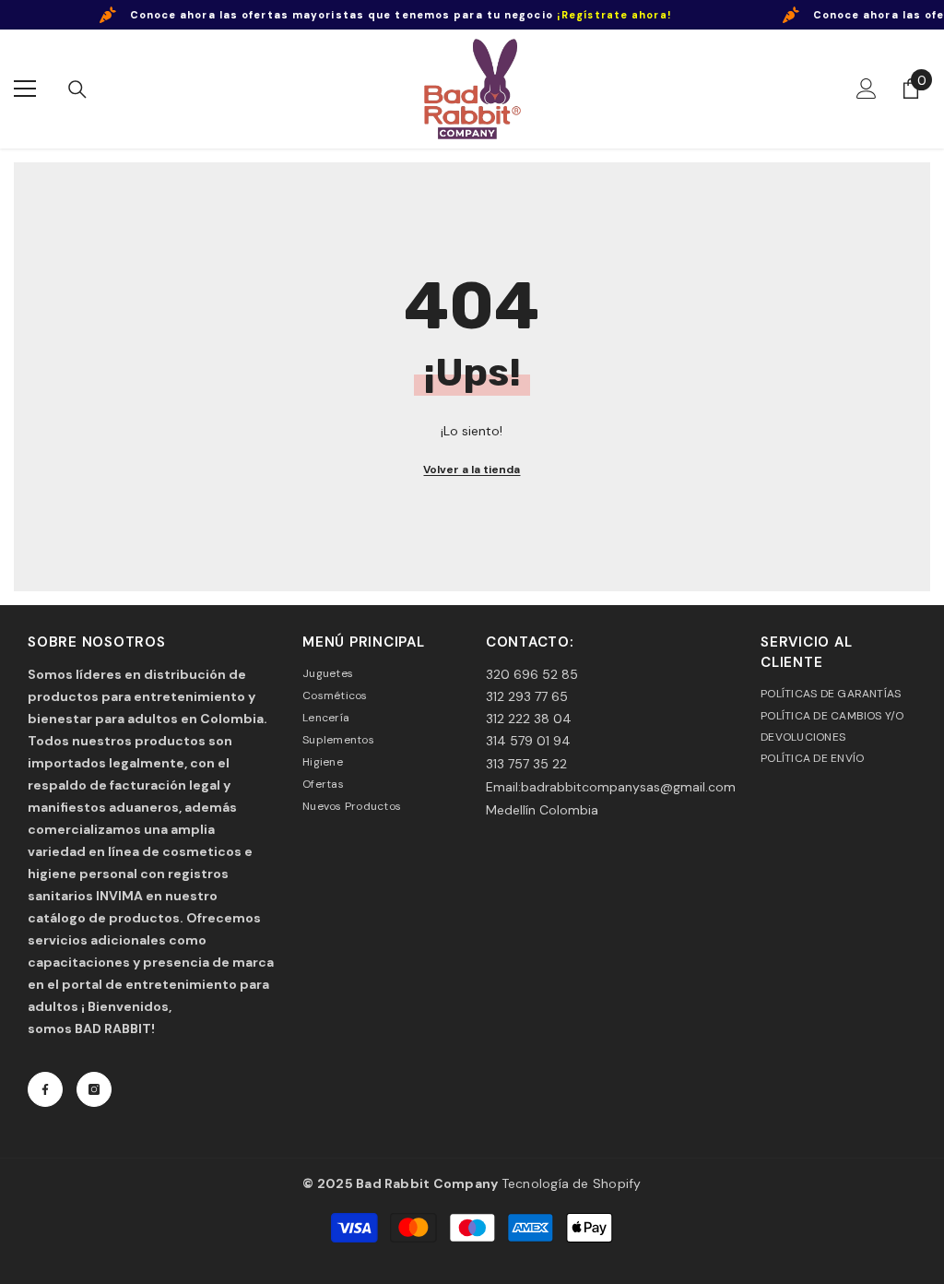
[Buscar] (77, 89)
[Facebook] (45, 1089)
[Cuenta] (866, 88)
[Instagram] (94, 1089)
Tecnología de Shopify (572, 1183)
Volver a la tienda (471, 469)
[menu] (25, 88)
